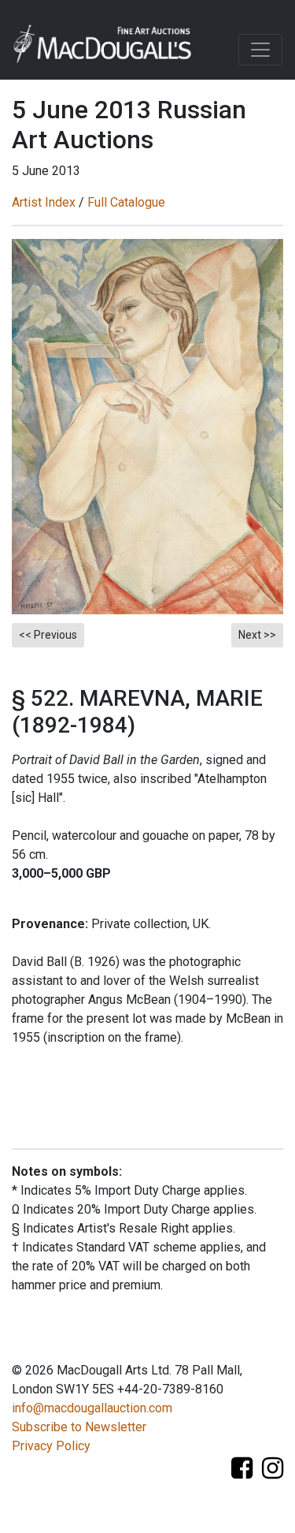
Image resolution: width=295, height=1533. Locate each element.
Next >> (257, 634)
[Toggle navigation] (260, 49)
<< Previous (48, 634)
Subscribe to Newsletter (79, 1426)
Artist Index (44, 202)
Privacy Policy (51, 1445)
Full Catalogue (126, 202)
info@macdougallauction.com (92, 1408)
